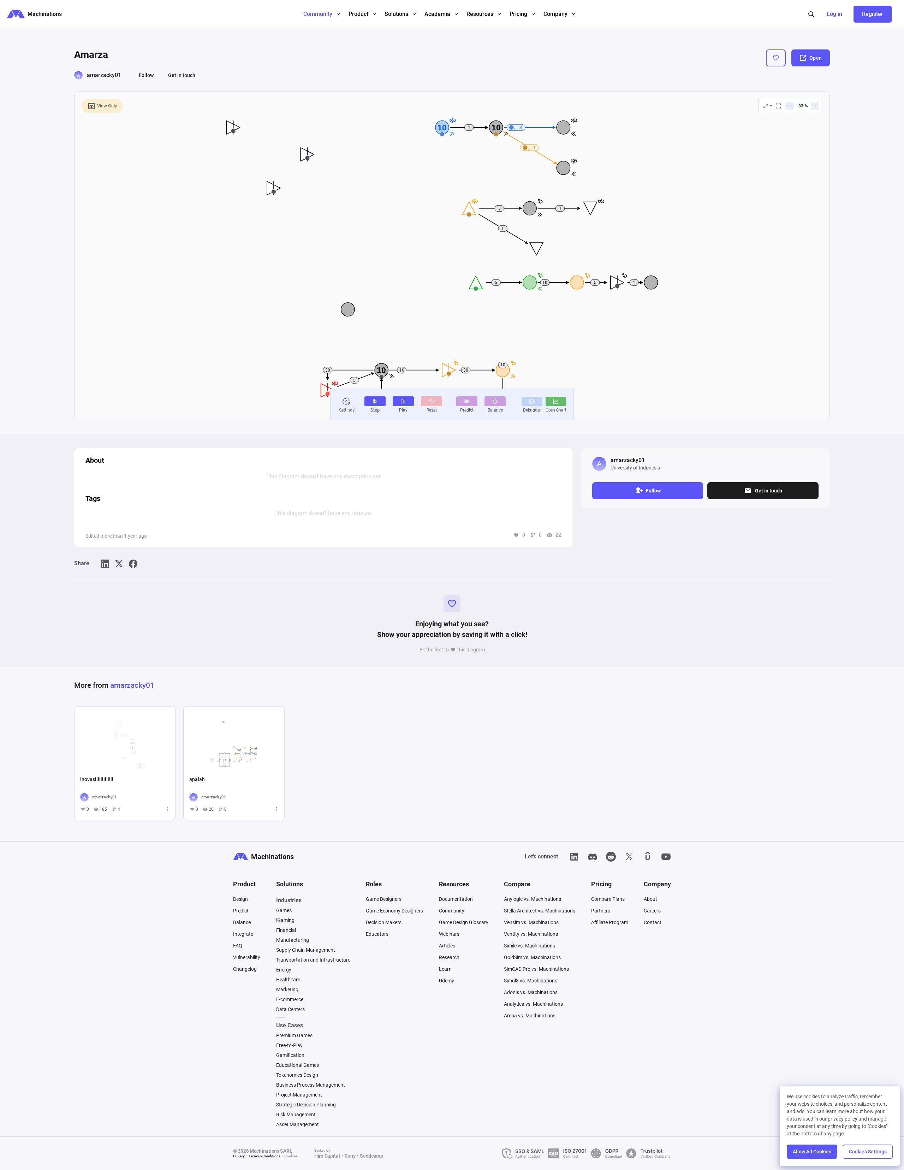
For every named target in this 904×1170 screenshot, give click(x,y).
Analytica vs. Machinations (533, 1004)
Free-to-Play (289, 1045)
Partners (600, 911)
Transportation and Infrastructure (313, 960)
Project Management (299, 1095)
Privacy (239, 1156)
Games (284, 910)
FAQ (237, 946)
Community (451, 911)
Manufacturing (292, 940)
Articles (447, 946)
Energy (283, 970)
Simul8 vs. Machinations (530, 980)
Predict (241, 911)
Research (449, 957)
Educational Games (297, 1065)
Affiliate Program (609, 922)
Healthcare (288, 979)
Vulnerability (246, 957)
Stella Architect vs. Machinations (539, 911)
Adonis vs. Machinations (531, 992)
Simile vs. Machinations (529, 946)
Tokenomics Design (297, 1075)
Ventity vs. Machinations (531, 934)
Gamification (290, 1055)
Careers (652, 911)
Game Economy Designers (394, 911)
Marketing (287, 989)
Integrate (243, 934)
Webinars (449, 934)
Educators (377, 934)
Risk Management (296, 1114)
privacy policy (842, 1119)
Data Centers (290, 1009)
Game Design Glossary (463, 922)
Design (240, 899)
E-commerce (289, 999)
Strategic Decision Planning (306, 1104)
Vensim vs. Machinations (531, 922)
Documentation (456, 899)
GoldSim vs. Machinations (532, 957)
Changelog (245, 969)
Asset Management (297, 1124)
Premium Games (294, 1035)
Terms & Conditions (264, 1156)
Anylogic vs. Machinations (532, 899)
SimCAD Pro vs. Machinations (536, 969)
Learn (445, 969)
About (650, 899)
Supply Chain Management (305, 950)
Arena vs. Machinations (529, 1015)
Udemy (446, 980)
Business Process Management (310, 1085)
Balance (242, 922)
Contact (652, 922)
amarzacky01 (104, 75)
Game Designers (384, 899)
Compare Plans (608, 899)
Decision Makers (384, 922)
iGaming (285, 920)
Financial (286, 930)
